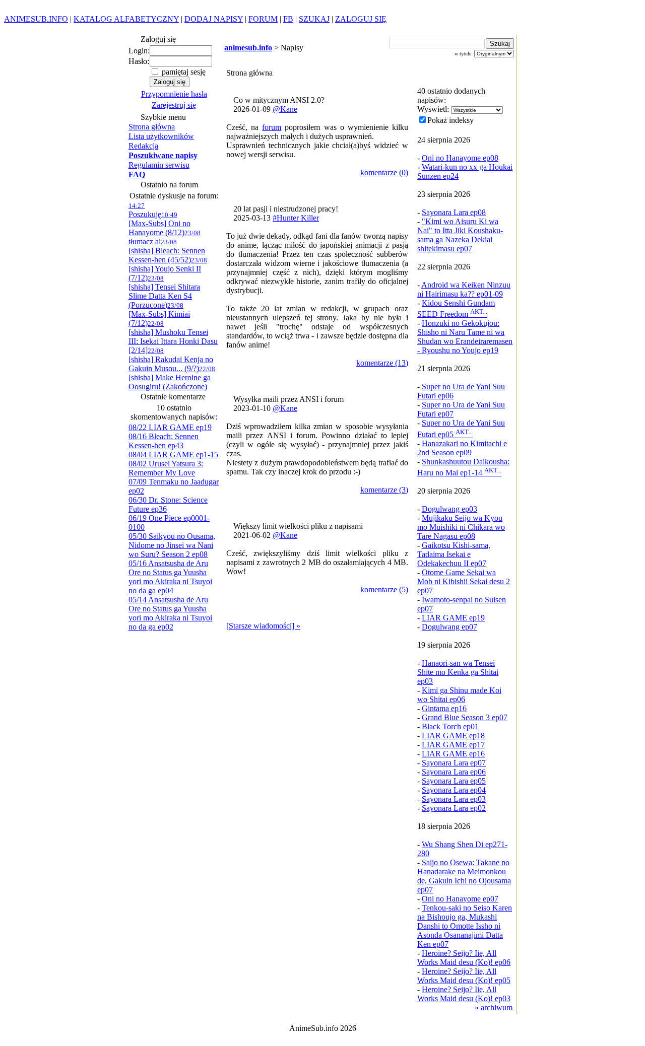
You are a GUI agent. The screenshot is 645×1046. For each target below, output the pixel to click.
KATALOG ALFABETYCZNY (126, 19)
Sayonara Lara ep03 (454, 799)
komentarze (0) (384, 172)
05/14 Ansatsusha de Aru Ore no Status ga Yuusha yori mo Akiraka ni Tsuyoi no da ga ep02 (170, 613)
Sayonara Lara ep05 (454, 781)
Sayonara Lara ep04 (454, 790)
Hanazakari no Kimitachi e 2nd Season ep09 (462, 448)
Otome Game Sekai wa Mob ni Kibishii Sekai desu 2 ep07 (463, 581)
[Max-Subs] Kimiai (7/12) (159, 314)
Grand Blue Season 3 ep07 (464, 717)
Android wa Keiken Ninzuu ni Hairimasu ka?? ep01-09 (463, 289)
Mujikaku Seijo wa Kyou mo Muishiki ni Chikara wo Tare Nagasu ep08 (461, 527)
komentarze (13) (382, 363)
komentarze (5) (384, 589)
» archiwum (493, 1007)
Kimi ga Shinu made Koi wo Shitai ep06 (459, 695)
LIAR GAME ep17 (453, 744)
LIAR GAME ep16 (453, 753)
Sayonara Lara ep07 (454, 762)
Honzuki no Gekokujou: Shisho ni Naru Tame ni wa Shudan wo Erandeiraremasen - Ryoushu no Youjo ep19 (464, 337)
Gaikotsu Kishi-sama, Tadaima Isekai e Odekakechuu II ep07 (453, 554)
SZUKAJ (314, 19)
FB (288, 19)
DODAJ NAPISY (213, 19)
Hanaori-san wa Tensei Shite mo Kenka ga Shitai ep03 (457, 672)
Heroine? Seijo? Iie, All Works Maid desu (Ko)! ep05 (463, 976)
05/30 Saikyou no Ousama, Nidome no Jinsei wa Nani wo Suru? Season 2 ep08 (171, 545)
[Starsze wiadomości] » (263, 625)
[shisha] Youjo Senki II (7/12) (167, 269)
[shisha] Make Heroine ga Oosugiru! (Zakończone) (171, 378)
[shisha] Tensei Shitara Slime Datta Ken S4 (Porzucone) (164, 291)
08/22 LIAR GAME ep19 (170, 427)
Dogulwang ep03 (449, 509)
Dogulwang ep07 (449, 626)
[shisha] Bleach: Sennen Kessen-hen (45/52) (166, 251)
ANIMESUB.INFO (36, 19)
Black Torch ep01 (450, 726)
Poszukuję (144, 210)
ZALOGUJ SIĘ (360, 19)
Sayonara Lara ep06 (454, 772)
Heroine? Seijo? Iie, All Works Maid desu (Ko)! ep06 (463, 957)
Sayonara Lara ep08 (454, 212)
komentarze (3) (384, 489)
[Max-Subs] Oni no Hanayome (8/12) (159, 224)
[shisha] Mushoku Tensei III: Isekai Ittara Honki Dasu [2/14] (173, 337)
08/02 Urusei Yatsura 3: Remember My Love (165, 468)
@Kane (285, 109)
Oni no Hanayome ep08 (460, 158)
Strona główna (151, 126)
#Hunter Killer (296, 218)
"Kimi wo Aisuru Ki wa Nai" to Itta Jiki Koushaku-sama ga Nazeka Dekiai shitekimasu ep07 (460, 235)
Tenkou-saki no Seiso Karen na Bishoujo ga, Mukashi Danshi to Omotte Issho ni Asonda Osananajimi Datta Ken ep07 (464, 925)
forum (271, 127)
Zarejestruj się (174, 105)
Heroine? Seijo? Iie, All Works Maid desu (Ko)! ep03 (463, 994)
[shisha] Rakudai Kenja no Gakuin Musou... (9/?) (170, 360)
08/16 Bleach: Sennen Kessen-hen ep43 (163, 441)
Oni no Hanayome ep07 (460, 898)
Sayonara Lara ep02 (454, 808)
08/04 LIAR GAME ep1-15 (173, 454)
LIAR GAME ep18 (453, 735)
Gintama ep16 (444, 708)
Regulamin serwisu (158, 165)
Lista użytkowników (161, 136)
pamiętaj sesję (183, 71)
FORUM (263, 19)
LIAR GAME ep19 (453, 617)
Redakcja (143, 146)
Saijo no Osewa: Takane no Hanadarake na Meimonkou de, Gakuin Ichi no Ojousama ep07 (464, 876)
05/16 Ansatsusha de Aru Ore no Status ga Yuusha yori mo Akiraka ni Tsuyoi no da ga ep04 (170, 577)
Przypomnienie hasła (174, 94)
